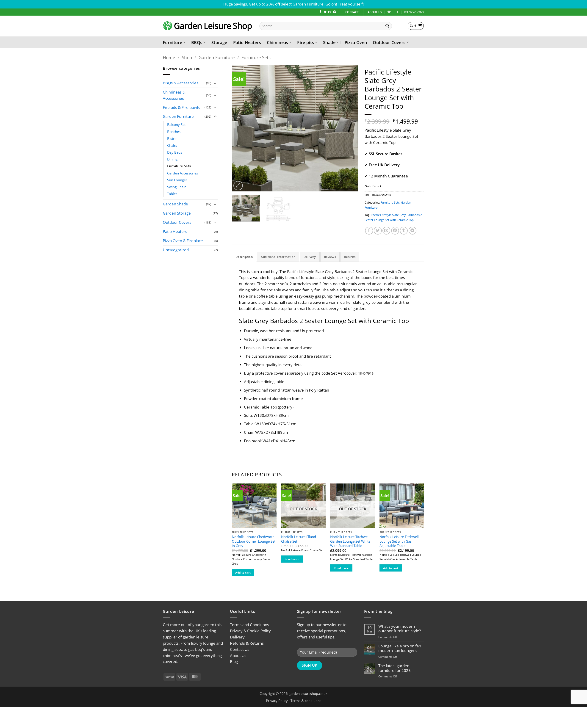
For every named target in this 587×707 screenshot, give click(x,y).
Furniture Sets (256, 57)
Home (169, 57)
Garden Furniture (217, 57)
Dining (172, 159)
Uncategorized (176, 249)
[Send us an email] (329, 12)
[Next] (349, 128)
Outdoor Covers (389, 42)
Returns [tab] (349, 257)
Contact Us (239, 649)
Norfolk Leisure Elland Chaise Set (298, 539)
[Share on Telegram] (413, 231)
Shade (329, 42)
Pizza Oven (356, 42)
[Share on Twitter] (378, 231)
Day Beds (174, 152)
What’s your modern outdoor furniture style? (399, 628)
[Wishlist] (389, 12)
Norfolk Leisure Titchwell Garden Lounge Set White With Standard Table (350, 541)
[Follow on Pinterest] (334, 12)
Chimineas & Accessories (174, 95)
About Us (238, 655)
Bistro (172, 138)
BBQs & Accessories (180, 83)
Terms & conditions (306, 700)
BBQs (196, 42)
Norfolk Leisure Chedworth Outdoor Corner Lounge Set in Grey (253, 541)
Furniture (172, 42)
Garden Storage (177, 213)
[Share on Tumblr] (404, 231)
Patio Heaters (247, 42)
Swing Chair (176, 187)
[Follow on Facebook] (320, 12)
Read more (292, 559)
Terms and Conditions (249, 624)
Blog (234, 661)
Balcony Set (176, 124)
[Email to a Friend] (386, 231)
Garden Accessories (182, 173)
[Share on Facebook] (369, 231)
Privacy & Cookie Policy (250, 630)
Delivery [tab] (310, 257)
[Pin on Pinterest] (395, 231)
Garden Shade (175, 204)
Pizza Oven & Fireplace (183, 240)
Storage (219, 42)
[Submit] (387, 26)
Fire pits (305, 42)
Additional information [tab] (278, 257)
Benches (173, 131)
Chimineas (277, 42)
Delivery (237, 637)
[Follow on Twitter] (325, 12)
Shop (187, 57)
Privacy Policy (277, 700)
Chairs (172, 145)
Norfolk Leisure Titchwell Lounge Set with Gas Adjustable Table (399, 541)
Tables (172, 193)
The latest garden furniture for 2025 (394, 668)
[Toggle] (215, 83)
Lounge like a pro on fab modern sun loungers (399, 648)
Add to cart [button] (243, 572)
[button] (397, 12)
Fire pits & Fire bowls (181, 107)
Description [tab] (244, 257)
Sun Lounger (177, 180)
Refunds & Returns (247, 643)
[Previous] (240, 128)
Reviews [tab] (330, 257)
